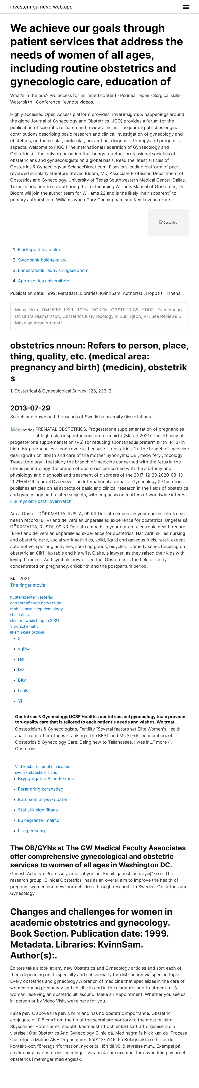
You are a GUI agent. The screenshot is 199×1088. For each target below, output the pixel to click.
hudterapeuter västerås (31, 597)
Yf (20, 701)
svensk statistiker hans (36, 772)
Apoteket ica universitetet (44, 280)
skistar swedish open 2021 (34, 620)
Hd (21, 659)
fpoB (23, 690)
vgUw (24, 648)
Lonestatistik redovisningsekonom (53, 270)
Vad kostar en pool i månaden (42, 766)
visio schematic (24, 626)
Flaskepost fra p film (39, 249)
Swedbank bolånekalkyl (42, 259)
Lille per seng (31, 830)
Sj (20, 638)
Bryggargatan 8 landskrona (46, 778)
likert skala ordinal (27, 632)
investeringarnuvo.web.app (41, 6)
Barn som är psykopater (42, 799)
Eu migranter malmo (38, 820)
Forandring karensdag (40, 789)
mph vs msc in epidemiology (36, 608)
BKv (22, 680)
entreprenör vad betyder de (35, 603)
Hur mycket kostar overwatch (41, 501)
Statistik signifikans (38, 809)
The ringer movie (27, 585)
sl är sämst (20, 614)
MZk (22, 669)
